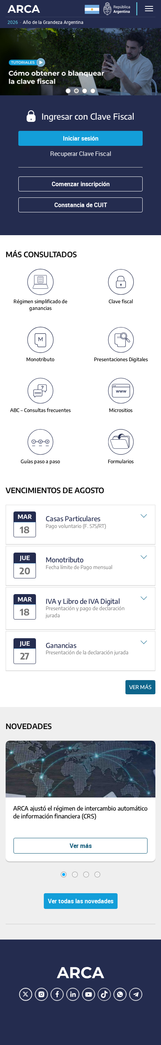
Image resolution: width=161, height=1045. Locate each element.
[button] (80, 524)
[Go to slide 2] (75, 874)
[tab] (80, 524)
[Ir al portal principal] (24, 8)
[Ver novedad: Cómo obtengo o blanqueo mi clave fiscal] (80, 61)
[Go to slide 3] (86, 874)
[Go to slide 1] (63, 874)
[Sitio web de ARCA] (80, 972)
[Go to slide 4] (97, 874)
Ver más (140, 687)
